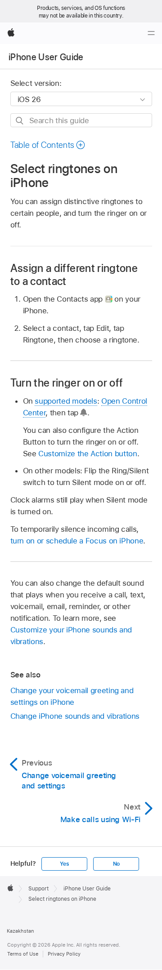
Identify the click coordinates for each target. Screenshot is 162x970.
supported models (66, 400)
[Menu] (151, 33)
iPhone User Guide (46, 57)
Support (38, 888)
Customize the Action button (87, 453)
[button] (48, 145)
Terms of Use (22, 954)
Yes (64, 864)
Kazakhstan (20, 931)
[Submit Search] (20, 120)
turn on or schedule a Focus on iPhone (77, 540)
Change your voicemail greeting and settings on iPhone (72, 696)
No (116, 864)
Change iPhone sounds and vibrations (75, 716)
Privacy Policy (64, 954)
